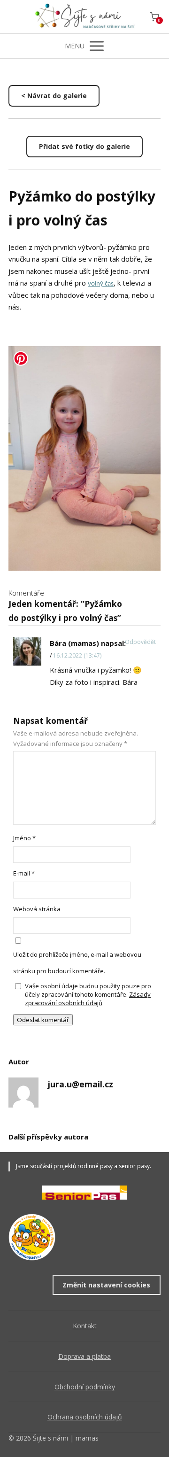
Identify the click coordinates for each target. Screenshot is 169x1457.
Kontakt (85, 1325)
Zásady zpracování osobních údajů (88, 998)
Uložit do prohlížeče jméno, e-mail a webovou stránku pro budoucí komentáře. (77, 962)
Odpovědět (140, 642)
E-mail (24, 873)
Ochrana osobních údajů (84, 1416)
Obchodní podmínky (84, 1386)
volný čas (101, 283)
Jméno (24, 838)
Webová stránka (37, 909)
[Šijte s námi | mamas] (84, 16)
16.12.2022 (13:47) (77, 655)
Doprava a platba (84, 1356)
